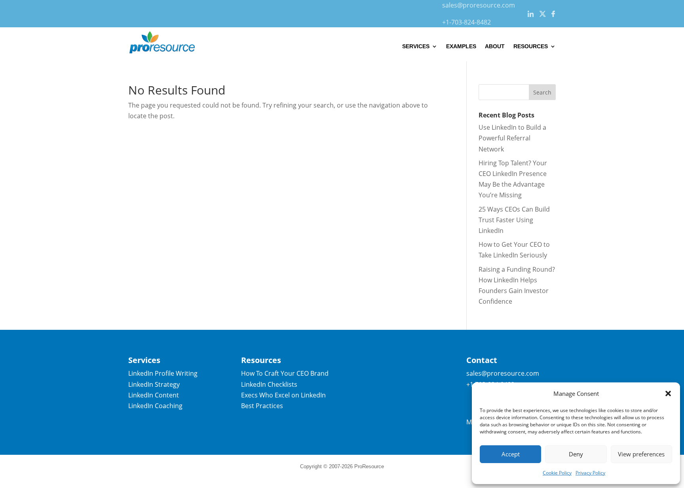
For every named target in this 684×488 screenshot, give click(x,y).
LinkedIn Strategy (154, 384)
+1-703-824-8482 (466, 22)
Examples (461, 46)
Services (415, 46)
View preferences (641, 454)
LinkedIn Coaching (155, 405)
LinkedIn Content (153, 395)
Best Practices (262, 405)
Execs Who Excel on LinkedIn (283, 395)
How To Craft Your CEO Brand (285, 373)
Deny (576, 454)
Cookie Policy (557, 472)
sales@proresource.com (478, 5)
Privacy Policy (590, 472)
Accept (511, 454)
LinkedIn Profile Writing (163, 373)
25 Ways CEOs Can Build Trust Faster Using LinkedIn (514, 220)
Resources (530, 46)
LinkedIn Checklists (269, 384)
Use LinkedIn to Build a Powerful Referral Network (512, 138)
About (495, 46)
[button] (668, 393)
